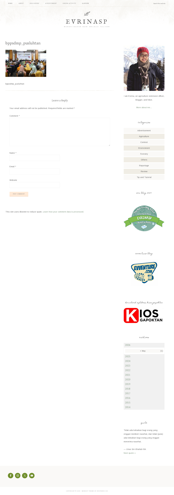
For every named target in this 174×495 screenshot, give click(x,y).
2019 (127, 384)
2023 (127, 365)
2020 (127, 379)
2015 (127, 402)
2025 (127, 356)
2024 (127, 361)
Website (13, 180)
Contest (144, 142)
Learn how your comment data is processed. (63, 212)
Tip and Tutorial (144, 177)
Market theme (88, 491)
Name (13, 153)
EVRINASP (87, 22)
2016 (127, 398)
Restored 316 (102, 491)
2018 (127, 388)
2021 (127, 375)
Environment (144, 148)
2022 (127, 370)
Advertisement (144, 130)
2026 (127, 345)
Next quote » (130, 453)
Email (13, 166)
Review (144, 171)
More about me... (144, 107)
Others (144, 160)
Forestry (144, 154)
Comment (15, 116)
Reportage (144, 166)
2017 (127, 393)
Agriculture (144, 136)
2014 (127, 407)
